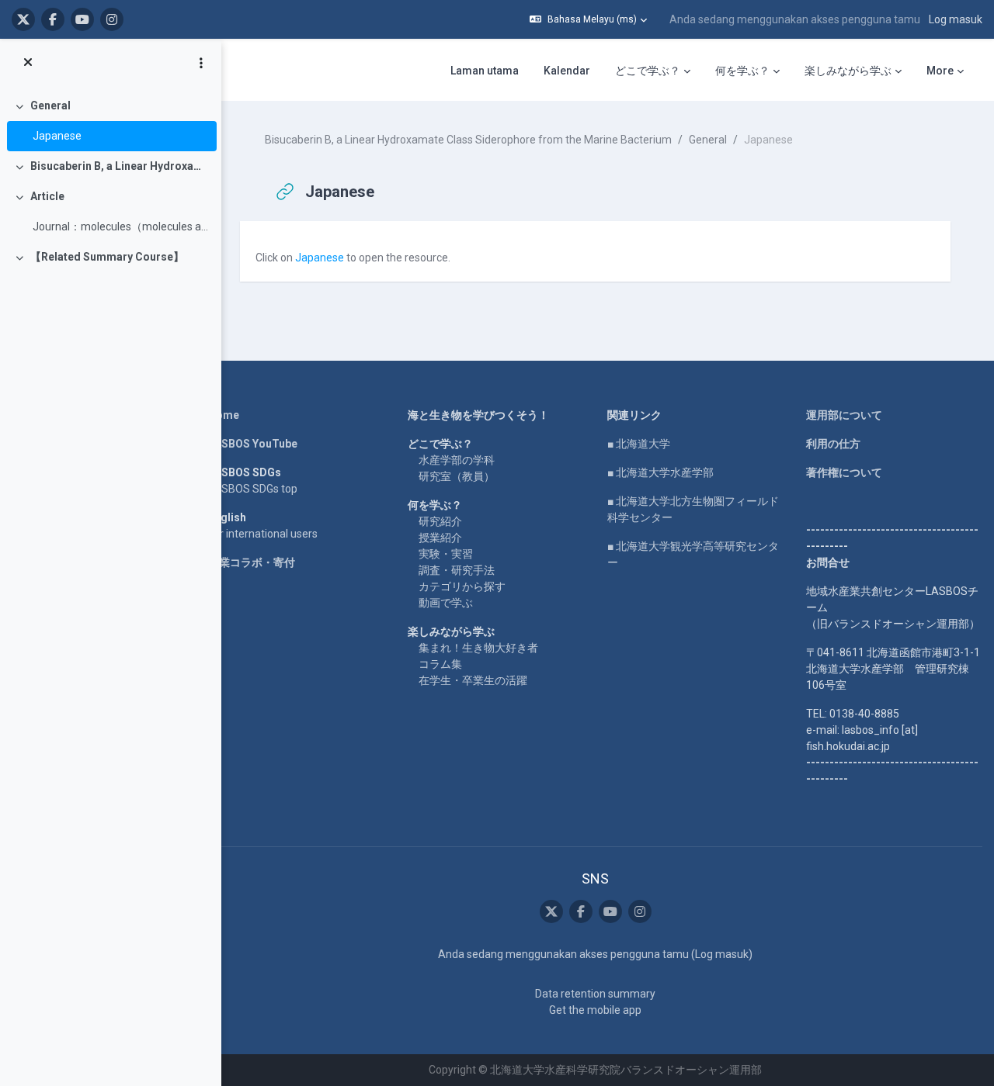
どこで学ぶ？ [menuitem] (647, 70)
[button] (588, 19)
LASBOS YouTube (252, 444)
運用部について (844, 415)
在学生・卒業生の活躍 (473, 680)
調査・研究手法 (457, 570)
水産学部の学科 (457, 460)
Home (223, 415)
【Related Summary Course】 (107, 257)
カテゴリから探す (462, 586)
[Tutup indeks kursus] (28, 63)
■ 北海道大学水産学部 (660, 472)
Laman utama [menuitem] (484, 70)
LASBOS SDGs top (252, 488)
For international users (263, 533)
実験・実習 (446, 554)
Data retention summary (595, 993)
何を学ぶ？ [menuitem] (742, 70)
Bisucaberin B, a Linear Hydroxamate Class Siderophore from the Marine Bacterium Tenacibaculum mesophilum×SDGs (120, 166)
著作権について (844, 472)
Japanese (57, 136)
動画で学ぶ (446, 603)
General (50, 105)
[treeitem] (110, 121)
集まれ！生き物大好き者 (478, 648)
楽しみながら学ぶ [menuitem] (848, 70)
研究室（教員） (457, 476)
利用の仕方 (833, 444)
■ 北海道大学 (638, 444)
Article (47, 196)
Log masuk (955, 19)
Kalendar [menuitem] (567, 70)
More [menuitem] (940, 70)
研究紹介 (440, 521)
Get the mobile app (595, 1010)
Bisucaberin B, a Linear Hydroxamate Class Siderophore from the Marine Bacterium (468, 139)
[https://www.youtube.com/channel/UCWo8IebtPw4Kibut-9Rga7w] (82, 19)
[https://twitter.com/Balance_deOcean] (23, 19)
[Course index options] (201, 63)
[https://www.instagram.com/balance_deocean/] (111, 19)
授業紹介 (440, 537)
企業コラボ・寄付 (251, 562)
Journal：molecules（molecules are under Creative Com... (121, 226)
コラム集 (440, 664)
